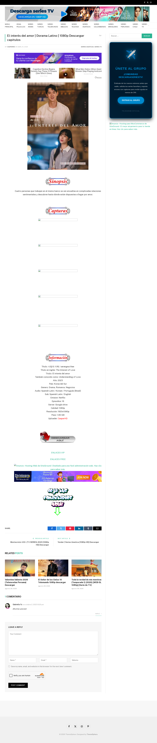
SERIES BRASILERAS (113, 25)
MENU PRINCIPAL (9, 25)
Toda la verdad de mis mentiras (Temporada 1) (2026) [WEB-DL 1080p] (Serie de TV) (86, 582)
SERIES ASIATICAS (87, 25)
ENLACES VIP (58, 452)
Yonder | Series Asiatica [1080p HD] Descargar (78, 542)
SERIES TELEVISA (75, 25)
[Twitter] (7, 66)
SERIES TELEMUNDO (53, 25)
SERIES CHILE (135, 25)
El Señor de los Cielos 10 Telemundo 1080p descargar (52, 581)
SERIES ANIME (30, 25)
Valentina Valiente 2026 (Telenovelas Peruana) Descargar (16, 582)
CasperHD (11, 47)
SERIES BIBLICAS (64, 25)
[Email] (7, 84)
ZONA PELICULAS (21, 25)
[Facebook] (7, 59)
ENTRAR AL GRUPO (131, 100)
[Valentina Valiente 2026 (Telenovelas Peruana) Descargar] (20, 568)
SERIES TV (144, 25)
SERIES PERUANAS (125, 25)
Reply (97, 614)
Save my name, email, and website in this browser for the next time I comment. (41, 666)
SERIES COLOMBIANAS (100, 25)
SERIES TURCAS (40, 25)
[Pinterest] (7, 78)
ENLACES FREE (58, 459)
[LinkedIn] (7, 72)
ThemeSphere (92, 734)
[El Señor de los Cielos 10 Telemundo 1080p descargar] (53, 568)
